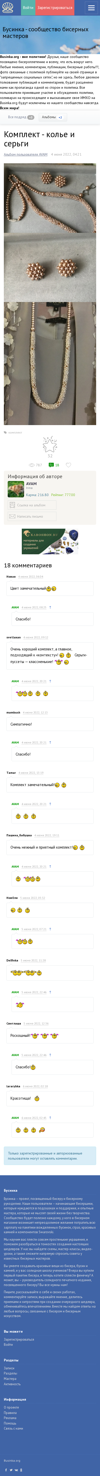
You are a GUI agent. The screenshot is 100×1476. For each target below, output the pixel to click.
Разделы (10, 1373)
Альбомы (52, 117)
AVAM (31, 483)
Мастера (10, 1379)
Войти (28, 7)
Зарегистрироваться (54, 7)
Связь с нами (13, 1428)
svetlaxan (13, 637)
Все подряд (20, 117)
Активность (12, 1384)
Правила (10, 1413)
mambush (13, 712)
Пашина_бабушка (19, 835)
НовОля (12, 898)
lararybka (13, 1086)
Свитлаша (13, 1023)
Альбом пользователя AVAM (25, 154)
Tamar (11, 773)
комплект (15, 432)
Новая (11, 576)
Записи (9, 1368)
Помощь (10, 1423)
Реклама (10, 1418)
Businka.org (12, 1460)
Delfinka (12, 960)
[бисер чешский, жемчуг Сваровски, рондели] (50, 197)
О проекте (11, 1407)
